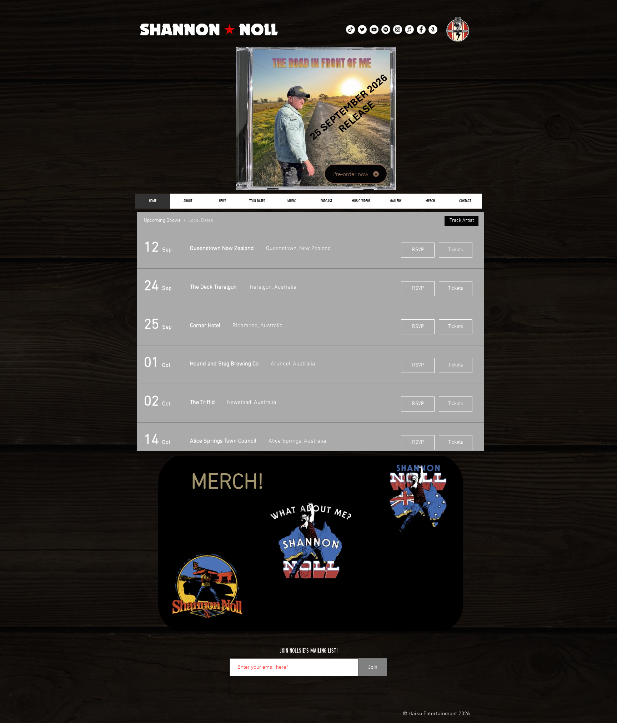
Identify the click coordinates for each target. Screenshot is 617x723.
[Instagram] (397, 29)
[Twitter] (362, 29)
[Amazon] (432, 29)
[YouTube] (374, 29)
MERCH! (227, 483)
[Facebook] (421, 29)
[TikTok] (350, 29)
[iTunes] (409, 29)
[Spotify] (385, 29)
